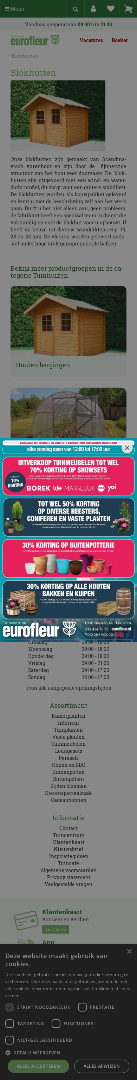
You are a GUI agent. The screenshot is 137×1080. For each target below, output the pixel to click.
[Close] (127, 447)
